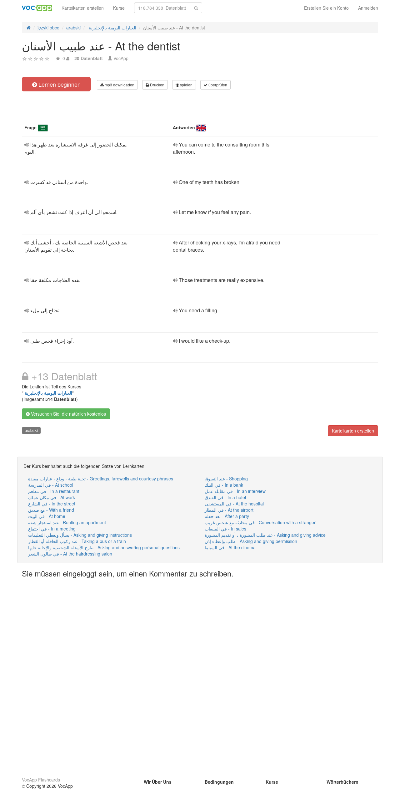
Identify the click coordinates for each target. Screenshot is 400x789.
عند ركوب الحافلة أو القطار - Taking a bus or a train (77, 541)
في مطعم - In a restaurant (53, 491)
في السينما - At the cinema (230, 547)
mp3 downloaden (119, 84)
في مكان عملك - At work (51, 497)
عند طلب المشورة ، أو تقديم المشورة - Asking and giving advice (265, 535)
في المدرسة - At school (50, 485)
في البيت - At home (46, 516)
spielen (185, 84)
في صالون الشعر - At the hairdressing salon (70, 554)
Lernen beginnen (59, 84)
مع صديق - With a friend (51, 510)
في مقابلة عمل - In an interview (235, 491)
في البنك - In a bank (224, 485)
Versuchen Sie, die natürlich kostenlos (68, 414)
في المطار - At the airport (229, 510)
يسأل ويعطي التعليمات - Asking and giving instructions (80, 535)
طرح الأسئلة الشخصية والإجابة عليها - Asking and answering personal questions (104, 547)
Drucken (156, 84)
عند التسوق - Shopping (226, 478)
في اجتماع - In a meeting (52, 528)
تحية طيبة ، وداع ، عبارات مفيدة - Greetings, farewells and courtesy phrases (100, 478)
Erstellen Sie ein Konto (326, 8)
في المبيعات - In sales (225, 528)
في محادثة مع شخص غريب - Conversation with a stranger (260, 522)
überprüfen (217, 84)
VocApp (120, 58)
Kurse (119, 8)
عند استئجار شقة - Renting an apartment (67, 522)
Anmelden (368, 8)
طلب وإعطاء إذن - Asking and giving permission (251, 541)
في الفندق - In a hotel (225, 497)
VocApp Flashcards (41, 779)
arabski (31, 430)
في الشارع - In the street (51, 503)
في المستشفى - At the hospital (234, 503)
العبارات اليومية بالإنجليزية (47, 393)
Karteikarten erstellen (83, 8)
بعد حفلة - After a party (227, 516)
